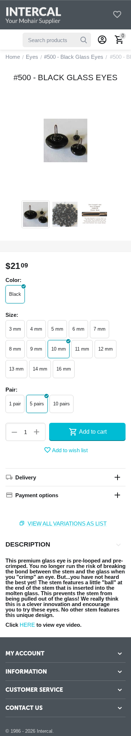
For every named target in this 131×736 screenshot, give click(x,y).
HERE (27, 625)
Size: (11, 315)
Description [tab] (27, 544)
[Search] (83, 40)
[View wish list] (117, 15)
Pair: (11, 390)
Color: (13, 280)
